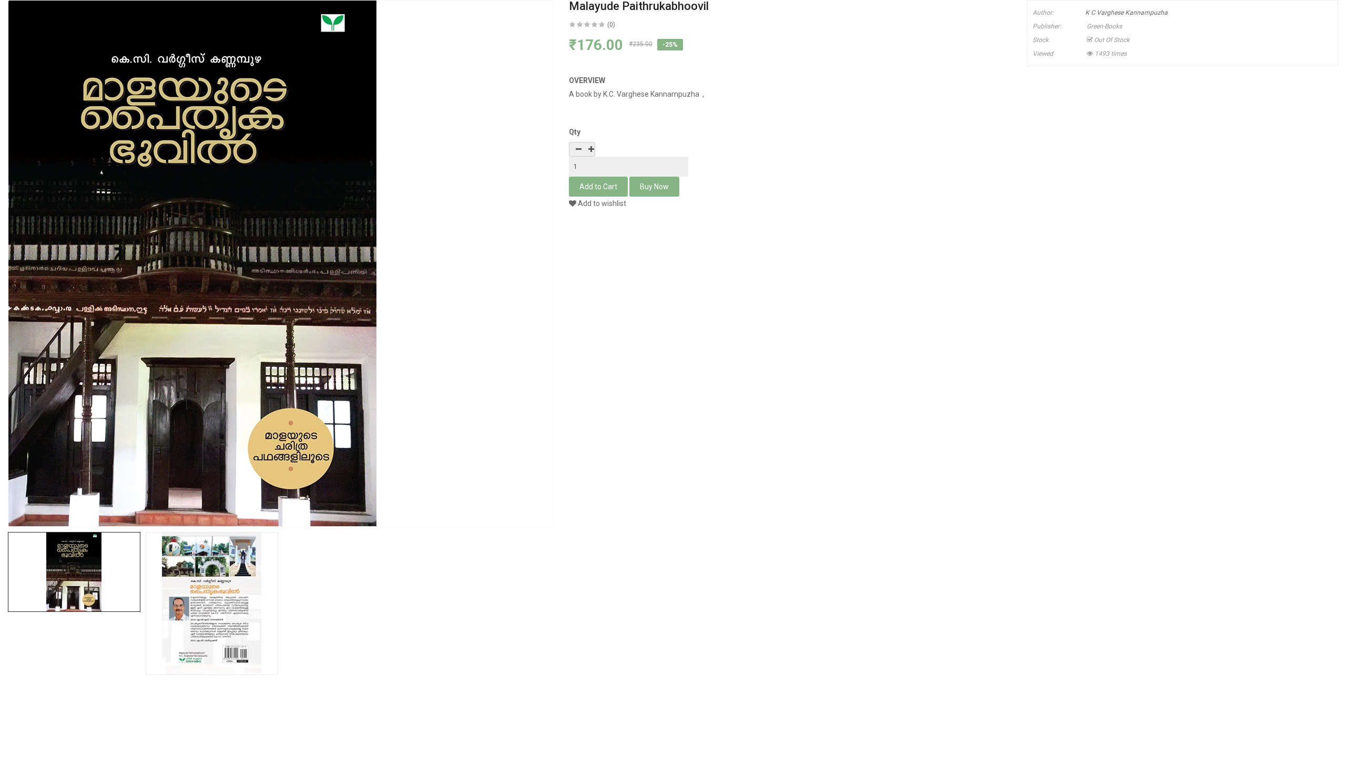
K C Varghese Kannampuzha (1126, 12)
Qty (574, 132)
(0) (611, 24)
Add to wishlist (601, 203)
